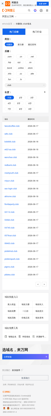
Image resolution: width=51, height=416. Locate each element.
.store (30, 67)
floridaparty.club (12, 204)
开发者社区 (12, 384)
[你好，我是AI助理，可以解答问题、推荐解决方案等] (35, 10)
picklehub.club (11, 251)
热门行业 (37, 31)
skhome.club (10, 196)
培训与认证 (29, 384)
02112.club (9, 211)
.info (9, 73)
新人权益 (12, 304)
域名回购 (12, 317)
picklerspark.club (12, 258)
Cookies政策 (26, 395)
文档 (4, 384)
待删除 (9, 44)
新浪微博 (16, 370)
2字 (20, 97)
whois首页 (7, 23)
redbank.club (10, 165)
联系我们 (25, 377)
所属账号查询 (41, 336)
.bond (9, 67)
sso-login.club (11, 188)
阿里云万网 (8, 16)
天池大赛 (20, 384)
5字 (18, 103)
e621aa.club (10, 149)
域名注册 (25, 304)
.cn (20, 56)
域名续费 (12, 310)
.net (32, 56)
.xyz (19, 62)
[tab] (14, 32)
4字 (9, 103)
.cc (20, 73)
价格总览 (25, 317)
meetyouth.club (11, 172)
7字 (9, 109)
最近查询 (32, 44)
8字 (20, 109)
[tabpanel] (25, 74)
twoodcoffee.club (12, 125)
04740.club (9, 227)
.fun (9, 79)
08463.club (9, 243)
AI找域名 (26, 336)
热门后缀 (14, 31)
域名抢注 (39, 310)
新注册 (21, 44)
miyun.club (9, 180)
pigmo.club (9, 266)
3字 (32, 97)
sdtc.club (8, 133)
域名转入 (39, 304)
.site (32, 73)
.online (21, 67)
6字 (30, 103)
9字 (30, 109)
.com (9, 56)
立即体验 (7, 356)
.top (9, 62)
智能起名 (12, 336)
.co (30, 62)
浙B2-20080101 (30, 402)
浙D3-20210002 (28, 405)
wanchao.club (11, 157)
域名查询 (39, 317)
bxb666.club (10, 141)
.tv (21, 79)
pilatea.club (10, 274)
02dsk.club (9, 219)
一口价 (25, 310)
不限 (9, 97)
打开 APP (42, 3)
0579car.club (10, 235)
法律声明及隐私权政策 (11, 395)
